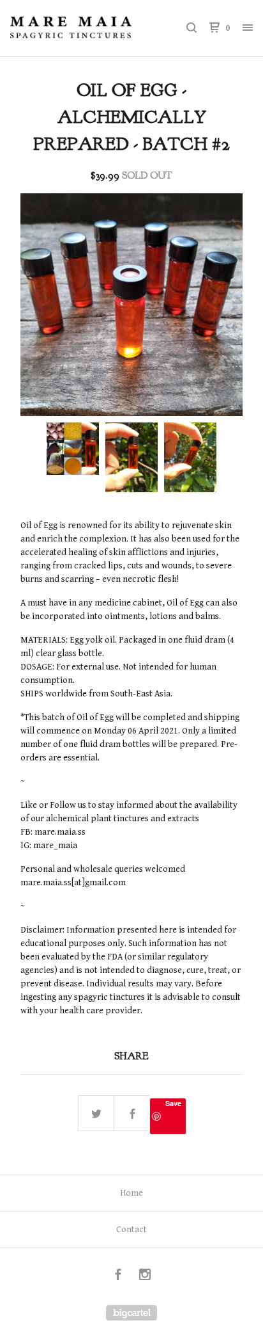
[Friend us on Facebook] (118, 1277)
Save (173, 1103)
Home (131, 1193)
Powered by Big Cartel (131, 1313)
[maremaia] (71, 28)
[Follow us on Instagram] (145, 1277)
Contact (131, 1230)
